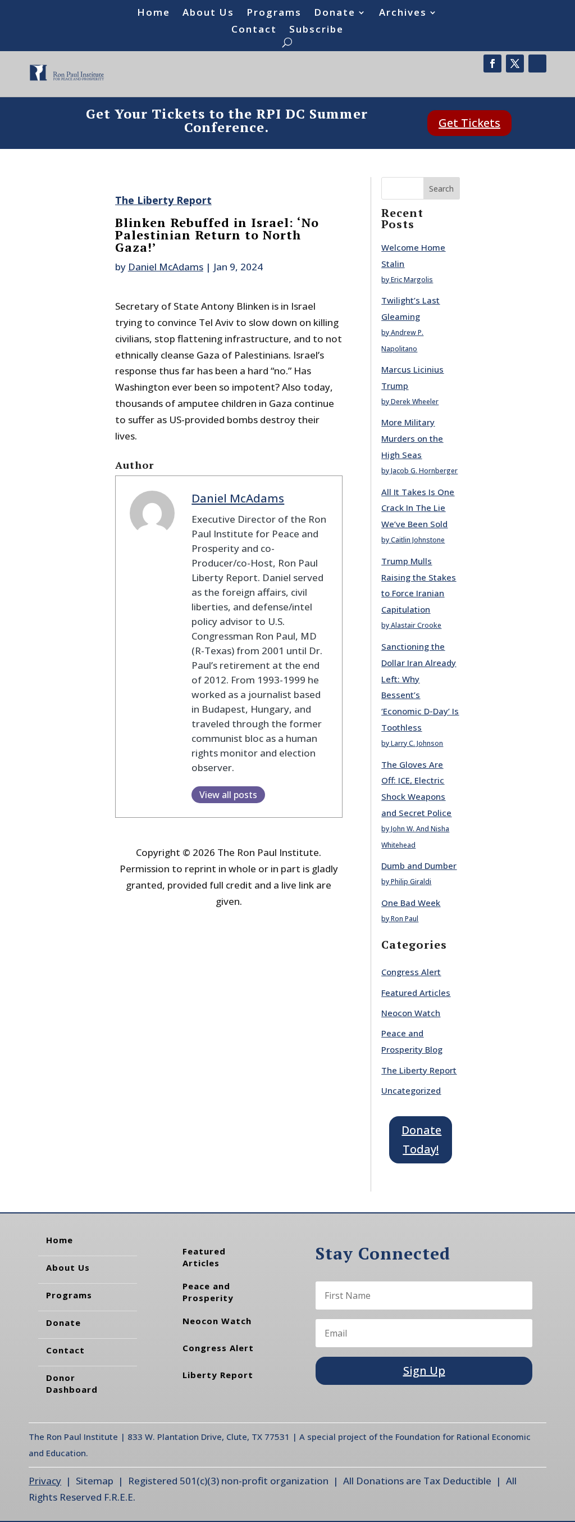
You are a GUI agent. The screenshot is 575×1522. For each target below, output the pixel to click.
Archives (403, 13)
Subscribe (316, 30)
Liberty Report (217, 1374)
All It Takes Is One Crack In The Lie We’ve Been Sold (417, 508)
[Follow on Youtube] (537, 64)
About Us (208, 13)
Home (153, 13)
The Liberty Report (163, 200)
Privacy (45, 1480)
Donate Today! (421, 1139)
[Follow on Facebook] (492, 64)
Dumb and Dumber (419, 865)
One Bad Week (410, 902)
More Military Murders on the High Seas (412, 438)
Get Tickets (469, 122)
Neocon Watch (410, 1012)
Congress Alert (411, 971)
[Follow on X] (515, 64)
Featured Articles (415, 992)
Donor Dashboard (72, 1383)
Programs (274, 13)
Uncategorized (411, 1090)
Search (441, 188)
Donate (334, 13)
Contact (254, 30)
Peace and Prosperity (208, 1291)
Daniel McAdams (165, 266)
